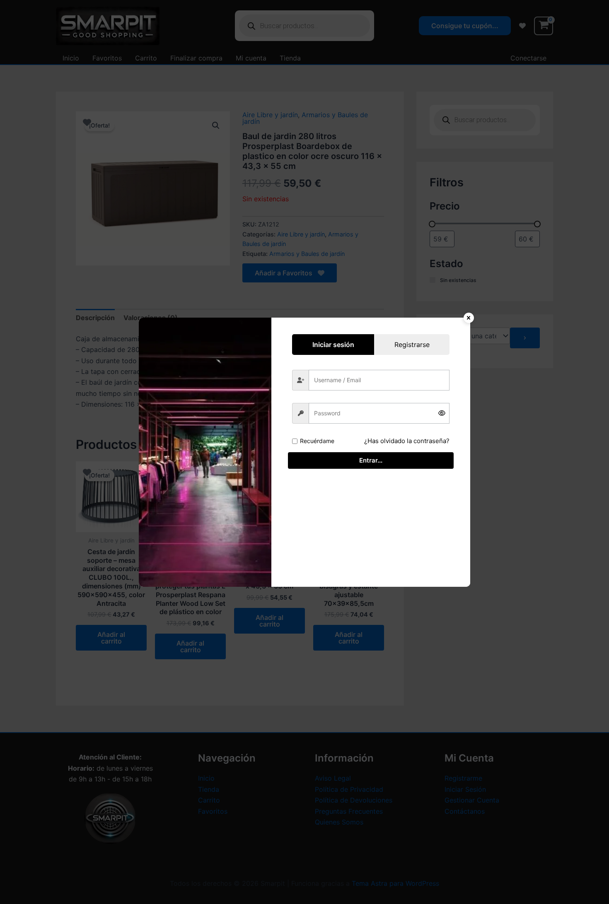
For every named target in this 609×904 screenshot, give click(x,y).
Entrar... (370, 460)
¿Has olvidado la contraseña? (407, 441)
